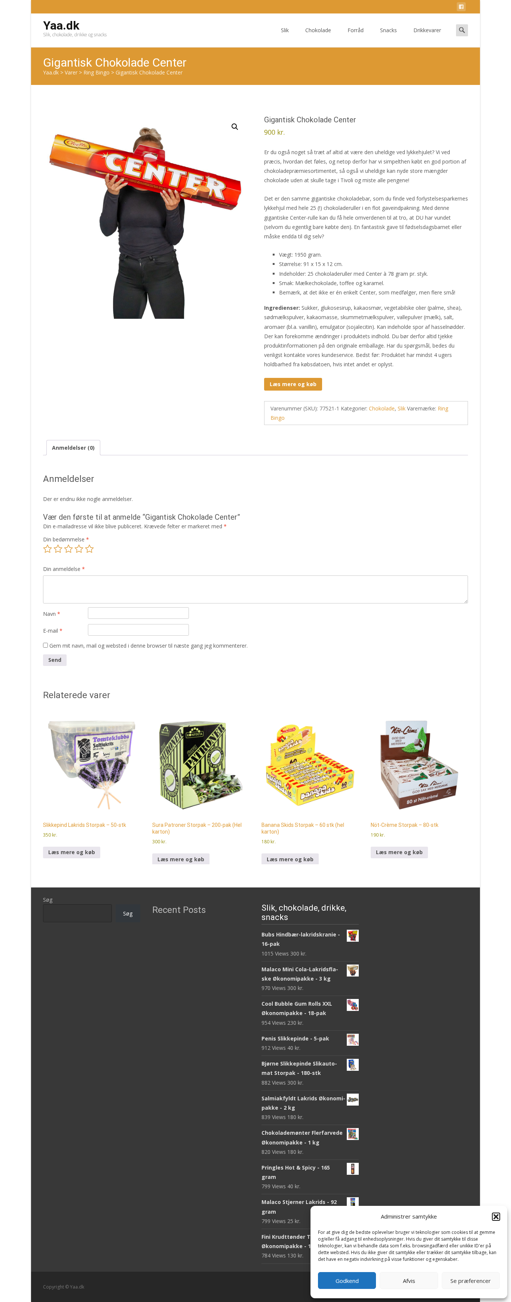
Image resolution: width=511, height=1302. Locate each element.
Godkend (347, 1280)
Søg (47, 899)
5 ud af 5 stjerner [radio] (89, 548)
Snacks (388, 30)
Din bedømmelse (66, 539)
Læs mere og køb (293, 384)
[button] (496, 1216)
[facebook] (461, 8)
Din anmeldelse (64, 568)
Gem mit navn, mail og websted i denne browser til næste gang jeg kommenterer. (148, 645)
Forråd (356, 30)
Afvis (409, 1280)
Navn (51, 613)
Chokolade (318, 30)
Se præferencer (470, 1280)
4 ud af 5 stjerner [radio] (78, 548)
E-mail (52, 630)
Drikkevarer (427, 30)
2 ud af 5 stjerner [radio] (57, 548)
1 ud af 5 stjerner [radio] (47, 548)
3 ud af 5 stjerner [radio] (68, 548)
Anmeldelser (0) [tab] (73, 447)
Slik (285, 30)
